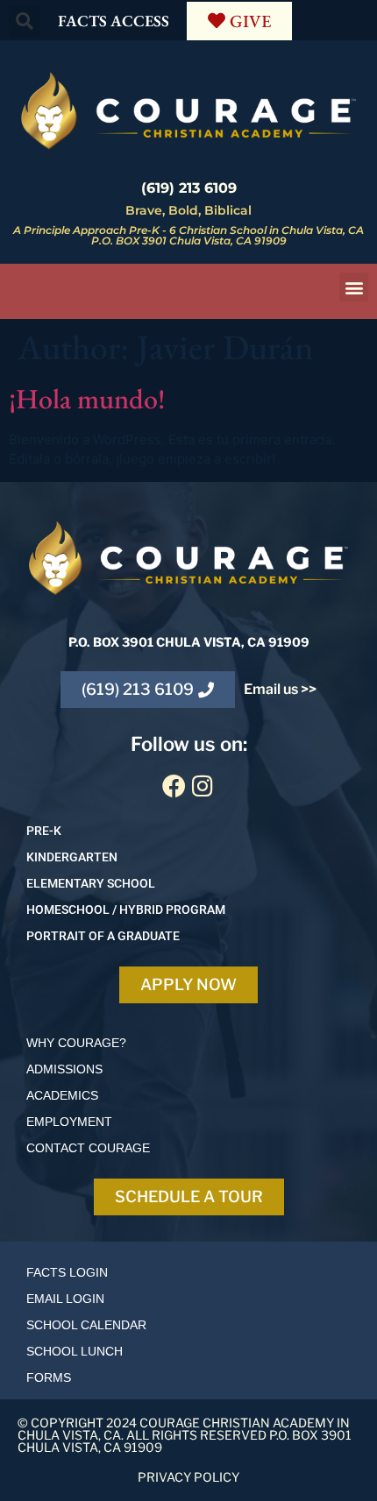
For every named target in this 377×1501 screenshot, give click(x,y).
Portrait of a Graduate (103, 936)
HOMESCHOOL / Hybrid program (125, 910)
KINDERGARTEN (71, 857)
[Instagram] (202, 785)
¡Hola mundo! (87, 398)
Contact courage (88, 1148)
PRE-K (43, 831)
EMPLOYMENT (69, 1122)
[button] (24, 21)
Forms (48, 1377)
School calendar (86, 1325)
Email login (65, 1299)
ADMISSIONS (64, 1069)
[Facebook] (174, 785)
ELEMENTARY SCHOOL (90, 883)
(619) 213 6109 (189, 188)
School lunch (74, 1351)
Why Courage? (76, 1043)
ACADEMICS (62, 1095)
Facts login (67, 1272)
